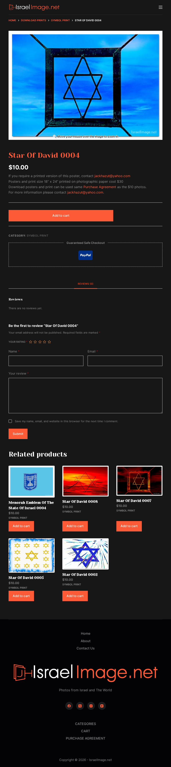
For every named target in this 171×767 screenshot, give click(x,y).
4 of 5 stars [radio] (44, 341)
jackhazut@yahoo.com (112, 176)
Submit (18, 434)
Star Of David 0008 (80, 501)
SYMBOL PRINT (37, 235)
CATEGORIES (85, 724)
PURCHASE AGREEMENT (85, 738)
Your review (19, 373)
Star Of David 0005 (26, 578)
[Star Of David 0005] (32, 555)
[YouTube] (102, 706)
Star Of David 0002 (80, 574)
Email (93, 351)
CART (85, 731)
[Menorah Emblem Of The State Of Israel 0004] (32, 482)
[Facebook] (69, 706)
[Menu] (160, 7)
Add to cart (60, 215)
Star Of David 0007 (133, 501)
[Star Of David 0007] (139, 481)
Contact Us (86, 648)
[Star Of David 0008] (85, 481)
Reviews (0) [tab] (85, 283)
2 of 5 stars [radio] (35, 341)
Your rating (18, 341)
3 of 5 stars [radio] (39, 341)
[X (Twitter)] (80, 706)
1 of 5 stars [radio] (30, 341)
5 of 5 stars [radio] (49, 341)
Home (85, 633)
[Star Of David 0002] (85, 554)
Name (14, 351)
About (86, 641)
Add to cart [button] (21, 526)
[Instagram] (91, 706)
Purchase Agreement (99, 187)
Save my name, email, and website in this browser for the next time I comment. (66, 421)
